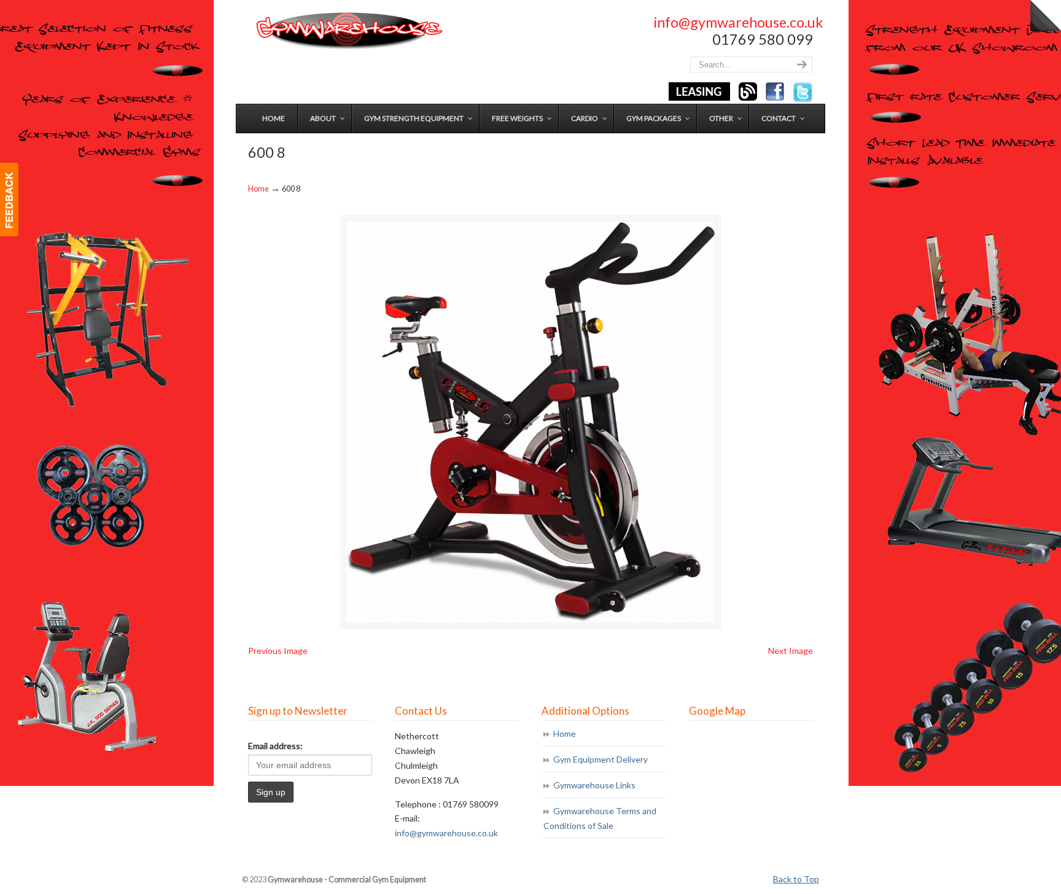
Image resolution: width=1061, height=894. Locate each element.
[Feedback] (9, 199)
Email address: (275, 745)
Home (258, 188)
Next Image (790, 650)
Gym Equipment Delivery (600, 759)
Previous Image (278, 650)
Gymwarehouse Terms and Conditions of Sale (599, 818)
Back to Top (796, 879)
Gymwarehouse (348, 31)
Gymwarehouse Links (594, 785)
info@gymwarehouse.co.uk (738, 22)
